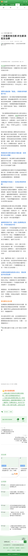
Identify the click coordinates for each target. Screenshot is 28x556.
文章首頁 (13, 550)
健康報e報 (6, 541)
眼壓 (16, 116)
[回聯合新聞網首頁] (2, 2)
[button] (26, 4)
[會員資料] (24, 1)
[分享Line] (10, 7)
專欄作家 (19, 550)
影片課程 (4, 465)
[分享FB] (3, 7)
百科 (22, 4)
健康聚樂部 (12, 547)
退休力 (8, 550)
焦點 (2, 4)
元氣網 (5, 33)
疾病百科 (23, 547)
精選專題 (17, 547)
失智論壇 (12, 4)
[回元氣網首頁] (5, 2)
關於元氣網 (5, 547)
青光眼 (3, 66)
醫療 (17, 4)
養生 (6, 4)
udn (2, 33)
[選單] (26, 1)
